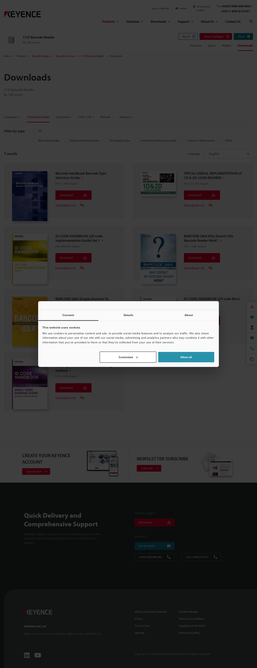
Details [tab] (128, 314)
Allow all (186, 357)
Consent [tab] (68, 314)
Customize (126, 357)
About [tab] (189, 314)
